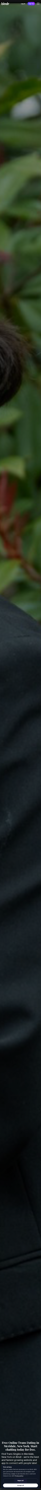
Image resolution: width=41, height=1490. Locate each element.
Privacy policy (19, 1476)
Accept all (20, 1485)
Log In (23, 4)
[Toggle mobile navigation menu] (38, 4)
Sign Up (31, 4)
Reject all (20, 1480)
